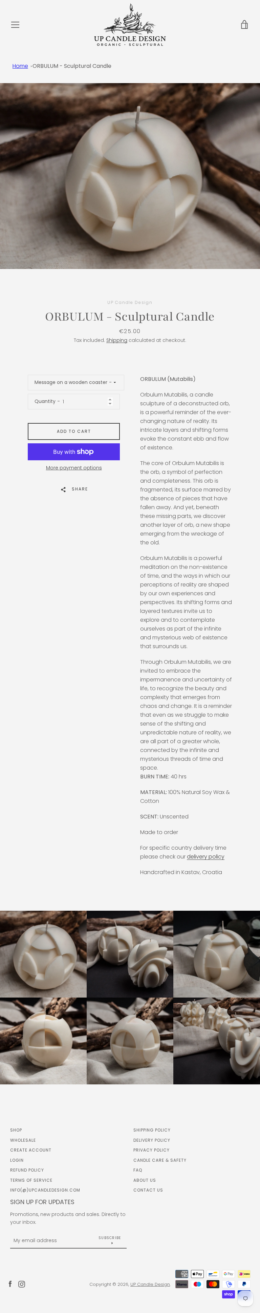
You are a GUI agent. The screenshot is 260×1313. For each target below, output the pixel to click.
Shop (16, 1130)
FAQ (137, 1170)
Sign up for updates (42, 1202)
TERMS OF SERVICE (31, 1180)
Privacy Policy (151, 1150)
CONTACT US (148, 1190)
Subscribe (110, 1237)
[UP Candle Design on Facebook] (10, 1284)
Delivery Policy (151, 1140)
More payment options (74, 467)
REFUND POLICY (27, 1170)
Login (17, 1160)
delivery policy (205, 857)
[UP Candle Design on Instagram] (21, 1284)
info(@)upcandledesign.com (45, 1190)
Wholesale (23, 1140)
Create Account (30, 1150)
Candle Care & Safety (160, 1160)
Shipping (116, 340)
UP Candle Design (150, 1284)
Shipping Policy (152, 1130)
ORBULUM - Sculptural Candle (71, 66)
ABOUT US (144, 1180)
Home (20, 66)
